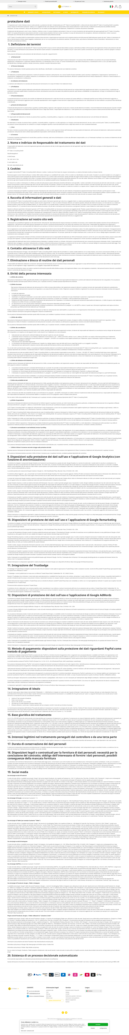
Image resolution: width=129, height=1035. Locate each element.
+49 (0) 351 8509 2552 (34, 991)
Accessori (101, 12)
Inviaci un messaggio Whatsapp (36, 996)
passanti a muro (33, 12)
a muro (65, 12)
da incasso (56, 12)
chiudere (93, 1028)
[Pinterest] (66, 1012)
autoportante (46, 12)
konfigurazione (103, 1028)
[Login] (116, 6)
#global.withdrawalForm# (55, 1000)
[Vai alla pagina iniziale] (64, 6)
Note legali (23, 1030)
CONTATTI (30, 987)
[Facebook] (63, 1012)
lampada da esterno (88, 12)
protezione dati (30, 1030)
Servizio (68, 987)
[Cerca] (35, 6)
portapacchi (74, 12)
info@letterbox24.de (34, 993)
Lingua (87, 987)
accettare (98, 1024)
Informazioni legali (52, 987)
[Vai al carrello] (120, 6)
